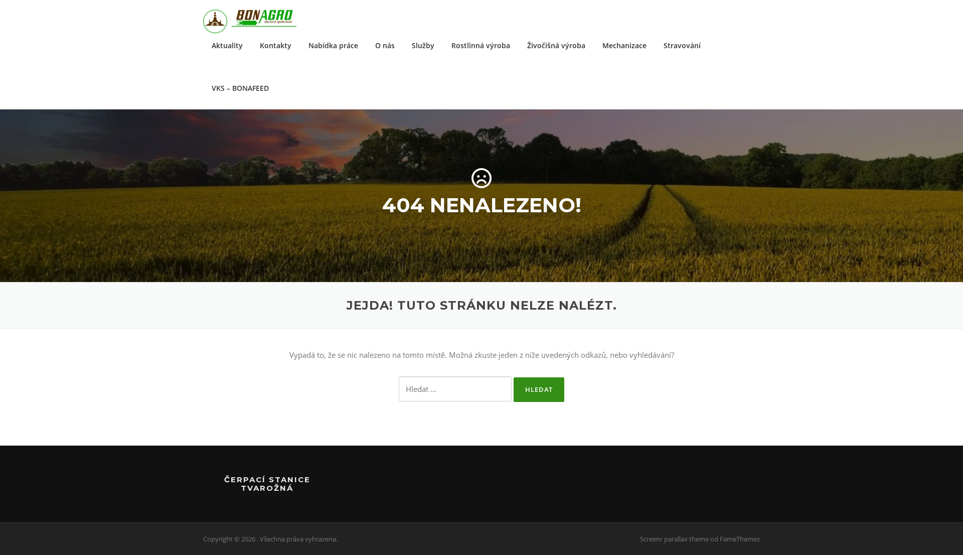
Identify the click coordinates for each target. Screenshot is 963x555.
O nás (385, 45)
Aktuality (227, 45)
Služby (423, 45)
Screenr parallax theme (674, 538)
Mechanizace (624, 45)
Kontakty (275, 45)
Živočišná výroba (556, 45)
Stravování (682, 45)
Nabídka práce (333, 45)
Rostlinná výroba (480, 45)
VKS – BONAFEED (240, 88)
